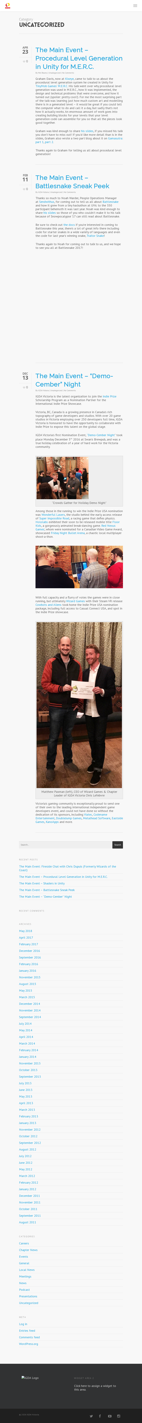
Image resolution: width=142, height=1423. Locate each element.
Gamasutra (115, 138)
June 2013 (25, 1090)
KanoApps (52, 822)
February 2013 (28, 1116)
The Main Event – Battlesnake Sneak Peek (47, 890)
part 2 (49, 142)
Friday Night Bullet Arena (68, 533)
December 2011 (29, 1196)
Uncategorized (55, 73)
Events (23, 1257)
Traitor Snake (95, 236)
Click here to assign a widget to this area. (95, 1387)
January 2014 (27, 1057)
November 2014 (30, 1010)
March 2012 (27, 1176)
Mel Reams (42, 73)
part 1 (40, 142)
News (22, 1283)
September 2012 (30, 1143)
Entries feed (27, 1331)
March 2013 (27, 1110)
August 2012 (27, 1149)
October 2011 (28, 1209)
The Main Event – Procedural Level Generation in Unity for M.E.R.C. (79, 58)
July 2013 (25, 1083)
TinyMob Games (46, 86)
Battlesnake (110, 202)
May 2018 (25, 931)
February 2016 (28, 964)
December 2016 (29, 951)
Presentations (28, 1296)
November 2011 (30, 1202)
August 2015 (27, 984)
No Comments (68, 73)
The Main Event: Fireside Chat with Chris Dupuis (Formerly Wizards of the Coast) (67, 868)
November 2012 (30, 1129)
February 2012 (28, 1182)
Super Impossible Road (54, 518)
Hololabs (42, 522)
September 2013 (30, 1077)
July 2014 (25, 1024)
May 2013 (25, 1096)
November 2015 (30, 977)
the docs (69, 225)
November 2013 (30, 1063)
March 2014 (27, 1043)
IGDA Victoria (43, 192)
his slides (87, 131)
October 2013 (28, 1070)
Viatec (88, 814)
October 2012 (28, 1136)
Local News (27, 1270)
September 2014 (30, 1017)
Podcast (24, 1290)
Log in (23, 1324)
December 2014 (29, 1004)
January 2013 (27, 1123)
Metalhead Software (96, 818)
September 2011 (30, 1216)
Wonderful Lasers (53, 515)
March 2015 (27, 997)
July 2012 (25, 1156)
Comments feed (29, 1337)
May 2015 (25, 990)
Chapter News (28, 1250)
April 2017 (26, 937)
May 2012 (25, 1169)
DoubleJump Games (69, 818)
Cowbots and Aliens (48, 605)
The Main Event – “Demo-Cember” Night (45, 897)
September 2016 (30, 957)
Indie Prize (109, 396)
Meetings (25, 1276)
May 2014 (25, 1030)
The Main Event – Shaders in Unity (42, 883)
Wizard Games (75, 601)
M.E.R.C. (63, 86)
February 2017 (28, 944)
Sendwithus (46, 202)
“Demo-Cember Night (101, 435)
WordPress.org (28, 1344)
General (24, 1263)
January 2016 (27, 971)
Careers (24, 1243)
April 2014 (26, 1037)
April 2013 (26, 1103)
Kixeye (69, 79)
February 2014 (28, 1050)
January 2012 (27, 1189)
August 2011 (27, 1222)
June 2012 (25, 1163)
